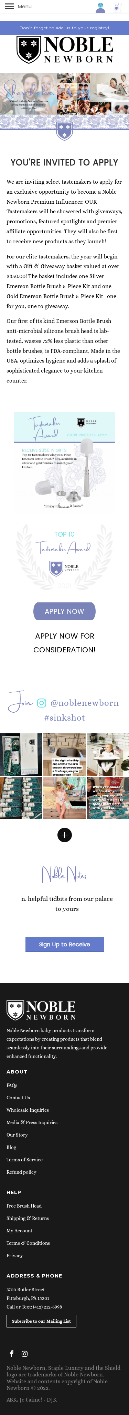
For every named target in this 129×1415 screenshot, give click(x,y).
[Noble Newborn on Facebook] (12, 1355)
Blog (11, 1147)
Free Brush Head (24, 1206)
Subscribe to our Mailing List (41, 1321)
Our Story (17, 1135)
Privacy (15, 1255)
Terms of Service (25, 1159)
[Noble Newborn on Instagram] (25, 1355)
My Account (19, 1230)
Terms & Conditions (28, 1243)
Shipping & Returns (28, 1218)
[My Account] (101, 7)
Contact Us (18, 1097)
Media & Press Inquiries (32, 1122)
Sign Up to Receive (64, 944)
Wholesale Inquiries (28, 1110)
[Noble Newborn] (65, 47)
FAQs (12, 1085)
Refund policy (21, 1172)
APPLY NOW (64, 611)
